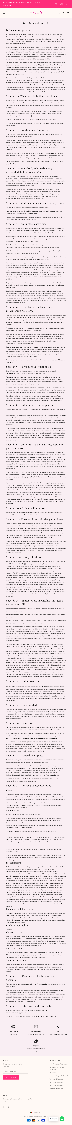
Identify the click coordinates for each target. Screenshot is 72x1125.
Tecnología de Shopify (42, 1116)
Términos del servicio (56, 1079)
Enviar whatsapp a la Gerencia (59, 1076)
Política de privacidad (56, 1082)
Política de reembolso (56, 1085)
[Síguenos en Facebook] (4, 1107)
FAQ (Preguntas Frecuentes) (59, 1064)
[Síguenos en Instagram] (8, 1107)
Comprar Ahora (7, 5)
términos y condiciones (41, 1016)
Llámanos (53, 1073)
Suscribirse (10, 1077)
